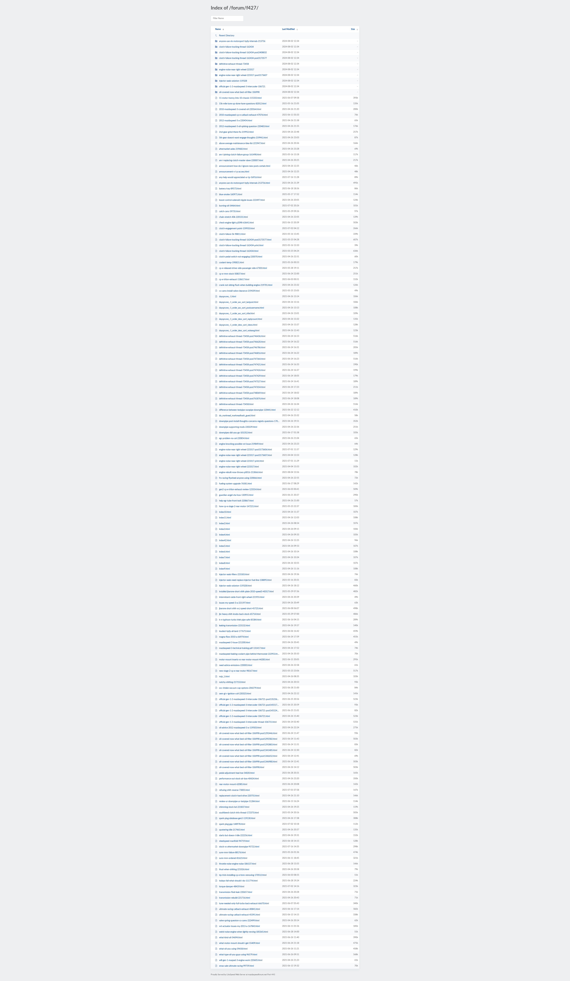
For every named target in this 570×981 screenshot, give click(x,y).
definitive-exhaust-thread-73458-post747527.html (242, 382)
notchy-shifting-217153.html (232, 682)
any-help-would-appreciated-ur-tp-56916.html (240, 177)
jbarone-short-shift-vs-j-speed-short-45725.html (241, 609)
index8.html (224, 563)
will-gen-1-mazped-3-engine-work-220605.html (240, 960)
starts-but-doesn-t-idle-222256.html (235, 835)
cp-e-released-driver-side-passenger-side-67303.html (243, 268)
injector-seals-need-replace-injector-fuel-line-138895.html (245, 580)
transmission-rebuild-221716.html (234, 898)
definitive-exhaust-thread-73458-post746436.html (242, 336)
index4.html (224, 535)
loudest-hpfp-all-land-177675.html (235, 631)
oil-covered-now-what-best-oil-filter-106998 (239, 92)
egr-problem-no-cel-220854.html (234, 438)
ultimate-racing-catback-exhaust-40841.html (239, 909)
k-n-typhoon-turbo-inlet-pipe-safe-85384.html (240, 620)
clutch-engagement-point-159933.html (237, 229)
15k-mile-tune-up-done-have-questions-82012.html (242, 104)
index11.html (225, 518)
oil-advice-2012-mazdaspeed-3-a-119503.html (240, 728)
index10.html (225, 512)
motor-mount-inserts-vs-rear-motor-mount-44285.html (244, 660)
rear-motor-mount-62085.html (233, 784)
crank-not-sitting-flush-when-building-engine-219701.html (245, 285)
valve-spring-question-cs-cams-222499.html (239, 920)
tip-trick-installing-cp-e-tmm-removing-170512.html (242, 875)
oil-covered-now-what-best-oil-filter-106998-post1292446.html (248, 733)
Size (353, 29)
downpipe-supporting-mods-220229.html (238, 427)
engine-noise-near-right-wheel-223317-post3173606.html (245, 450)
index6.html (224, 552)
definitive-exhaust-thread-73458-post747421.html (242, 365)
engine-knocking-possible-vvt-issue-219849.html (241, 444)
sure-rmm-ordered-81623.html (233, 858)
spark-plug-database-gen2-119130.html (237, 818)
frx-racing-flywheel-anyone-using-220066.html (240, 478)
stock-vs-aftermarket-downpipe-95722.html (239, 847)
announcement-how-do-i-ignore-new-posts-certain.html (244, 166)
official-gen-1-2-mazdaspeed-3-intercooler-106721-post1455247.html (249, 711)
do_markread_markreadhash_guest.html (237, 416)
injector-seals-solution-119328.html (235, 586)
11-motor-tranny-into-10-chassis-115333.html (240, 98)
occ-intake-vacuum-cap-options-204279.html (240, 688)
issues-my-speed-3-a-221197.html (234, 603)
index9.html (224, 569)
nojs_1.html (224, 677)
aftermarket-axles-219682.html (233, 149)
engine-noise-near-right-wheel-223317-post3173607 (243, 75)
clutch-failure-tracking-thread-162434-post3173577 (243, 58)
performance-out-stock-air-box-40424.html (239, 779)
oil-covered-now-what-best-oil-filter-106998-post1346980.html (248, 762)
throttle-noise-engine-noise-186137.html (237, 864)
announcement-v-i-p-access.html (234, 172)
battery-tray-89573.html (230, 189)
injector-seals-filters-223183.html (234, 575)
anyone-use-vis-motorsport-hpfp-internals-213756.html (244, 183)
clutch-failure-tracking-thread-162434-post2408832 (243, 53)
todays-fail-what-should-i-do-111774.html (238, 881)
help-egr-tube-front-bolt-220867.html (236, 501)
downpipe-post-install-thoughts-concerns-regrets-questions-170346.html (249, 421)
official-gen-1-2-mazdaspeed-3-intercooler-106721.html (244, 716)
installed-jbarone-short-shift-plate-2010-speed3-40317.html (246, 592)
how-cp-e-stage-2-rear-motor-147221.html (238, 506)
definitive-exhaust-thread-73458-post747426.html (242, 370)
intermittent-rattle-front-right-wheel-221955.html (241, 597)
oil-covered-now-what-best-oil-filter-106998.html (241, 767)
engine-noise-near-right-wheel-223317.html (239, 467)
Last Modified (288, 29)
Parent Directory (226, 36)
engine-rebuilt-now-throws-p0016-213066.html (241, 472)
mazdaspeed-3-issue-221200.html (234, 643)
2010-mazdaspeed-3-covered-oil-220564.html (240, 109)
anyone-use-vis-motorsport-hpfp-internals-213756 (242, 41)
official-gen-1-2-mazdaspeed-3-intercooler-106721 (242, 87)
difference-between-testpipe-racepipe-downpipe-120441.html (247, 410)
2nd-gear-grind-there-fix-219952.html (236, 132)
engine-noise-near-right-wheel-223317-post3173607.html (245, 455)
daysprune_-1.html (227, 297)
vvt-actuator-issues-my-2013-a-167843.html (239, 926)
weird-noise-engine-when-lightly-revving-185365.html (243, 932)
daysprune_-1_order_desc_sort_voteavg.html (239, 331)
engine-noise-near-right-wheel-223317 (236, 70)
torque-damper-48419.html (231, 886)
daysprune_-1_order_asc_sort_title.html (237, 314)
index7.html (224, 557)
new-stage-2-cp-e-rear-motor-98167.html (238, 671)
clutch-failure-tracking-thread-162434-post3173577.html (245, 240)
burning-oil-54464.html (229, 206)
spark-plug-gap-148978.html (232, 824)
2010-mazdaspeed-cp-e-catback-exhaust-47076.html (243, 115)
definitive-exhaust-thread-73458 (234, 64)
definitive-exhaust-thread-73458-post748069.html (242, 393)
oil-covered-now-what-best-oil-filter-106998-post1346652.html (248, 756)
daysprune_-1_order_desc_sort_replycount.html (240, 319)
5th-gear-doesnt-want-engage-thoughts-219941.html (243, 138)
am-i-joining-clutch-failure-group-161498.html (240, 155)
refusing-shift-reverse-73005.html (234, 790)
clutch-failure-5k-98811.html (232, 234)
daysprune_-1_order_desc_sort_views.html (238, 325)
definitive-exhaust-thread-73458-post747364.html (242, 359)
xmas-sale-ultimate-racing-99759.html (236, 966)
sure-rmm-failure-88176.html (232, 852)
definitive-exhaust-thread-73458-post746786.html (242, 348)
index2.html (224, 523)
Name (218, 29)
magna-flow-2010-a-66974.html (233, 637)
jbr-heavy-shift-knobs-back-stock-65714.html (240, 614)
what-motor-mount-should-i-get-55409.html (239, 943)
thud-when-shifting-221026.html (234, 869)
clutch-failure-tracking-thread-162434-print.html (241, 245)
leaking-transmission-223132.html (234, 626)
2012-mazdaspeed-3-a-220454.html (235, 121)
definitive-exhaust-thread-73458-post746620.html (242, 342)
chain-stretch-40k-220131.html (233, 217)
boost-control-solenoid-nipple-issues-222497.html (242, 200)
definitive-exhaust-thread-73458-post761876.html (242, 399)
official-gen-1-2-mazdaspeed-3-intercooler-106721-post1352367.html (249, 699)
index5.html (224, 546)
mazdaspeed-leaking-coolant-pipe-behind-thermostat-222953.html (249, 654)
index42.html (225, 540)
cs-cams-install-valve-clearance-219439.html (239, 291)
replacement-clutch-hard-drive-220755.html (239, 796)
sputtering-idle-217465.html (232, 830)
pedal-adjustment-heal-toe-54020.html (236, 773)
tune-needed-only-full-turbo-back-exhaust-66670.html (244, 904)
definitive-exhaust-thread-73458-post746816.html (242, 353)
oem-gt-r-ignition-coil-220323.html (235, 694)
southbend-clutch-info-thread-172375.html (239, 813)
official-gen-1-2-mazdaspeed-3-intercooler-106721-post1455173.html (249, 705)
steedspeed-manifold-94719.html (234, 841)
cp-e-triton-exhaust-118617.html (234, 280)
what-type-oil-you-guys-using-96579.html (238, 955)
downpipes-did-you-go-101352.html (235, 433)
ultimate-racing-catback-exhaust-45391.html (239, 915)
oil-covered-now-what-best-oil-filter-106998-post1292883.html (248, 745)
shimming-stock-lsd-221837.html (234, 807)
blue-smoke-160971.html (230, 194)
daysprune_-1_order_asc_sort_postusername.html (241, 308)
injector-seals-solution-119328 (233, 81)
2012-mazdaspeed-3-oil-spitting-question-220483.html (244, 126)
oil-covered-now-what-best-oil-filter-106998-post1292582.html (248, 739)
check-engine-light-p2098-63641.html (236, 223)
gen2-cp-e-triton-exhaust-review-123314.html (240, 489)
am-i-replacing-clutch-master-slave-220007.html (241, 160)
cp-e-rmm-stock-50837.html (232, 274)
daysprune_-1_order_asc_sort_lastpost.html (238, 302)
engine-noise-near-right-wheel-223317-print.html (241, 461)
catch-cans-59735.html (229, 211)
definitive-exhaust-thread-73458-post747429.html (242, 376)
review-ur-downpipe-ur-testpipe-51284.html (239, 801)
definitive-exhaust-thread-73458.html (236, 404)
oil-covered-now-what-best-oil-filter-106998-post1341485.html (248, 750)
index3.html (224, 529)
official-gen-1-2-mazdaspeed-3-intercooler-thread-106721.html (248, 722)
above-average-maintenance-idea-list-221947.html (242, 143)
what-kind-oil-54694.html (230, 938)
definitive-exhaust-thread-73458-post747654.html (242, 387)
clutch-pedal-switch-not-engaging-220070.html (240, 257)
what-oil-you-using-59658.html (233, 949)
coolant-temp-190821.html (231, 263)
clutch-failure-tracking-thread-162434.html (238, 251)
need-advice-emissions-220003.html (235, 665)
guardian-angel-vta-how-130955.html (236, 495)
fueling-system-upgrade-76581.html (235, 484)
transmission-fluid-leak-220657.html (235, 892)
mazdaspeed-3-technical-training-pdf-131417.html (242, 648)
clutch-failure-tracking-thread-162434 (236, 47)
